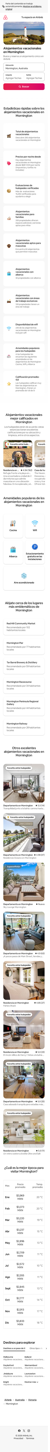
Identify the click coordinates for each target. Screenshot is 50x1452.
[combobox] (24, 68)
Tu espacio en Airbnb (32, 17)
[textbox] (14, 78)
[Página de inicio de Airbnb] (5, 17)
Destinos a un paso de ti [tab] (14, 1348)
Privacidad (18, 1438)
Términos (30, 1438)
